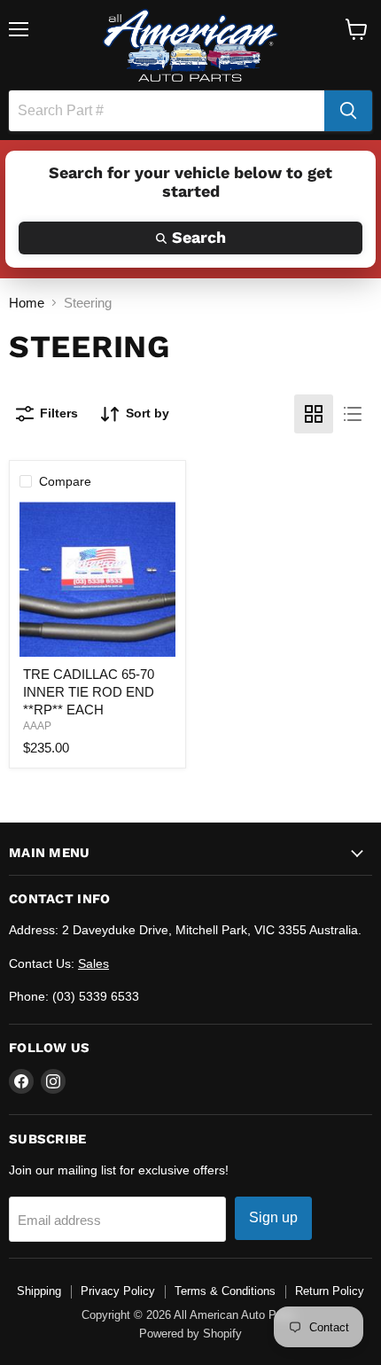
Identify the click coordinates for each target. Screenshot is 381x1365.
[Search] (348, 110)
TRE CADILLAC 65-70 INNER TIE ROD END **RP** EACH (88, 691)
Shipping (39, 1291)
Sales (93, 963)
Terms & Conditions (225, 1291)
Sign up (273, 1217)
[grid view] (313, 413)
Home (26, 302)
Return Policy (329, 1291)
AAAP (37, 726)
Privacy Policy (118, 1291)
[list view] (352, 413)
